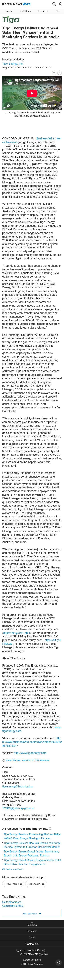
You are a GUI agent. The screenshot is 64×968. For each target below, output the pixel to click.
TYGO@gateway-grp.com (18, 808)
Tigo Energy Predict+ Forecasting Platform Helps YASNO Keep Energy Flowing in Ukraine (32, 836)
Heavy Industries (13, 883)
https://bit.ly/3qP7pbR (16, 633)
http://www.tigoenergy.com (30, 753)
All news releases (12, 869)
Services (32, 931)
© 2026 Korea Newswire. (32, 963)
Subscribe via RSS (12, 905)
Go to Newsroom (11, 902)
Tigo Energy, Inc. (12, 63)
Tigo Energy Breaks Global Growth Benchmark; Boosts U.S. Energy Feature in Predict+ (31, 853)
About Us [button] (43, 11)
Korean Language (32, 959)
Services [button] (26, 11)
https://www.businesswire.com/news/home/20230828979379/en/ (32, 741)
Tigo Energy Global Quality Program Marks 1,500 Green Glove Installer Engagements (32, 862)
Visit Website (31, 913)
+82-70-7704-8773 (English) (34, 953)
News (32, 937)
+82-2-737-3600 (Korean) (32, 950)
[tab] (32, 931)
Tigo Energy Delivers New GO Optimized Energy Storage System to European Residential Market (32, 845)
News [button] (8, 11)
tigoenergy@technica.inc (17, 786)
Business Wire (45, 138)
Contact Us (32, 944)
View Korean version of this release (27, 760)
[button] (54, 4)
